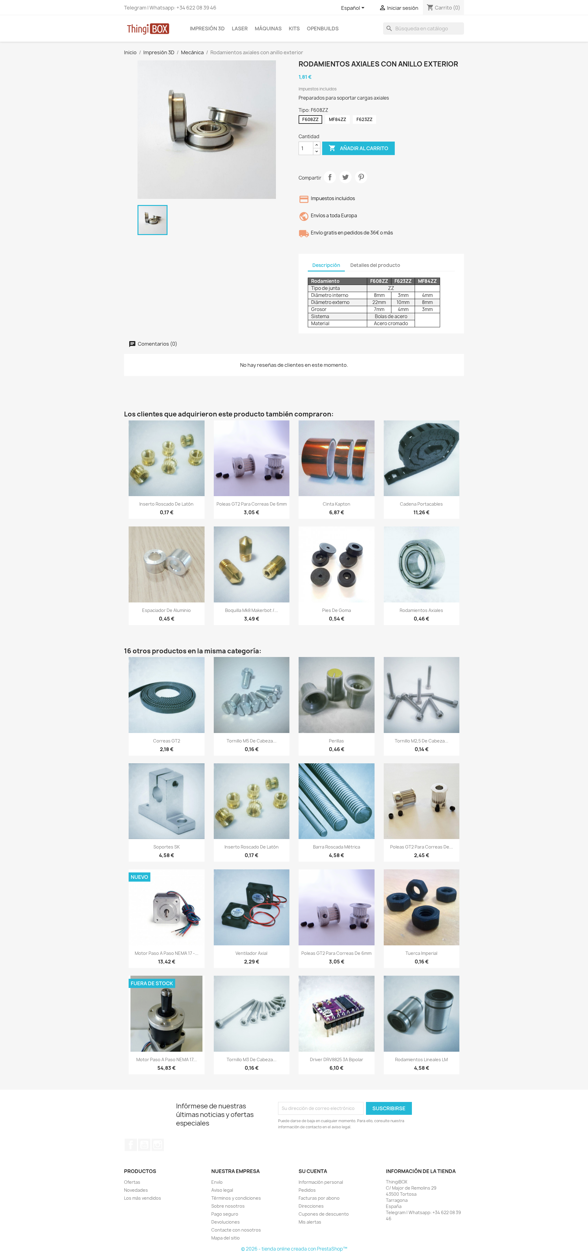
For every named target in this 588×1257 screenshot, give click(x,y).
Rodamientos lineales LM (421, 1059)
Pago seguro (224, 1214)
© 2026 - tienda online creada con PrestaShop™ (294, 1249)
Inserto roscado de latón (166, 504)
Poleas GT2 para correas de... (421, 847)
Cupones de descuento (324, 1214)
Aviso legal (222, 1190)
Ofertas (132, 1182)
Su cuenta (313, 1171)
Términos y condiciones (236, 1198)
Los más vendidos (142, 1198)
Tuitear (345, 177)
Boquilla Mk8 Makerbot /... (251, 610)
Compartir (330, 177)
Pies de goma (336, 610)
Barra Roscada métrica (336, 847)
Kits (294, 28)
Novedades (136, 1190)
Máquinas (268, 28)
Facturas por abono (319, 1198)
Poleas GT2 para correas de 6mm (252, 504)
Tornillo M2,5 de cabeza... (421, 741)
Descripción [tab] (326, 265)
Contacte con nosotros (236, 1230)
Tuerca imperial (421, 953)
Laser (240, 28)
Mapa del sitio (225, 1238)
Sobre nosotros (228, 1206)
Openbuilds (323, 28)
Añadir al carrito (358, 148)
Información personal (321, 1182)
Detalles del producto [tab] (375, 265)
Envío (217, 1182)
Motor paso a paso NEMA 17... (166, 1059)
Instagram (158, 1145)
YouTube (144, 1145)
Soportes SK (166, 847)
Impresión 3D (207, 28)
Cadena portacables (421, 504)
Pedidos (307, 1190)
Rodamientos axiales (421, 610)
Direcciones (311, 1206)
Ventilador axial (251, 953)
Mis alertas (310, 1222)
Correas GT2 (166, 741)
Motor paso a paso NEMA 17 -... (166, 953)
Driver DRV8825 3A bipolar (336, 1059)
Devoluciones (225, 1222)
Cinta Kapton (336, 504)
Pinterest (361, 177)
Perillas (336, 741)
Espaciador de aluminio (166, 610)
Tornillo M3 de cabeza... (252, 1059)
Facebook (131, 1145)
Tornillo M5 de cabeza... (252, 741)
